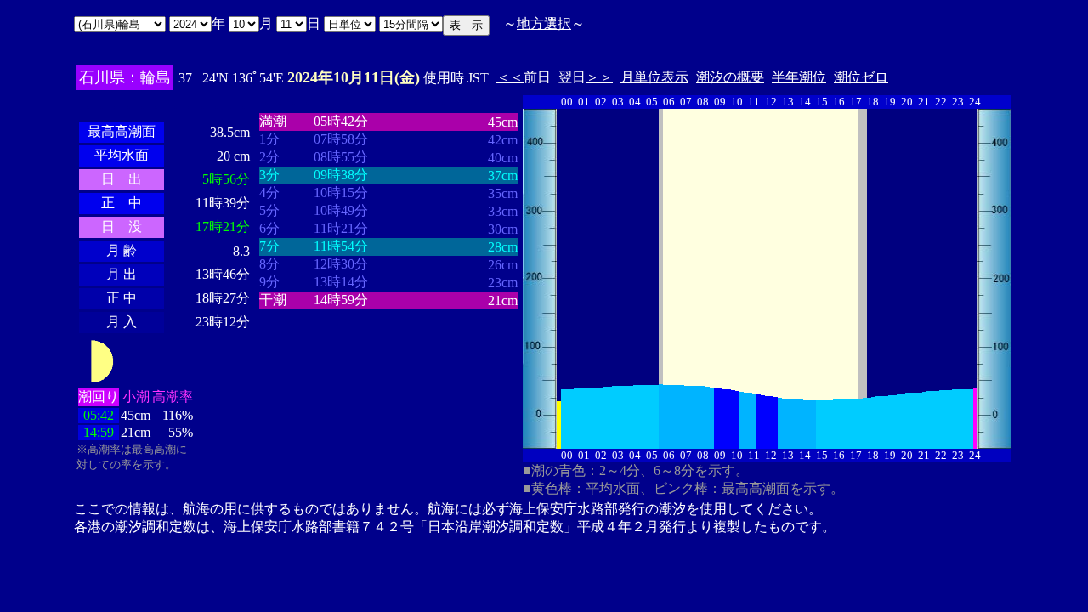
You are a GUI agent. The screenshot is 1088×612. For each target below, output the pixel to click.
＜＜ (510, 77)
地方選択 (544, 23)
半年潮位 (799, 77)
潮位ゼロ (861, 77)
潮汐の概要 (730, 77)
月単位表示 (654, 77)
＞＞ (599, 77)
